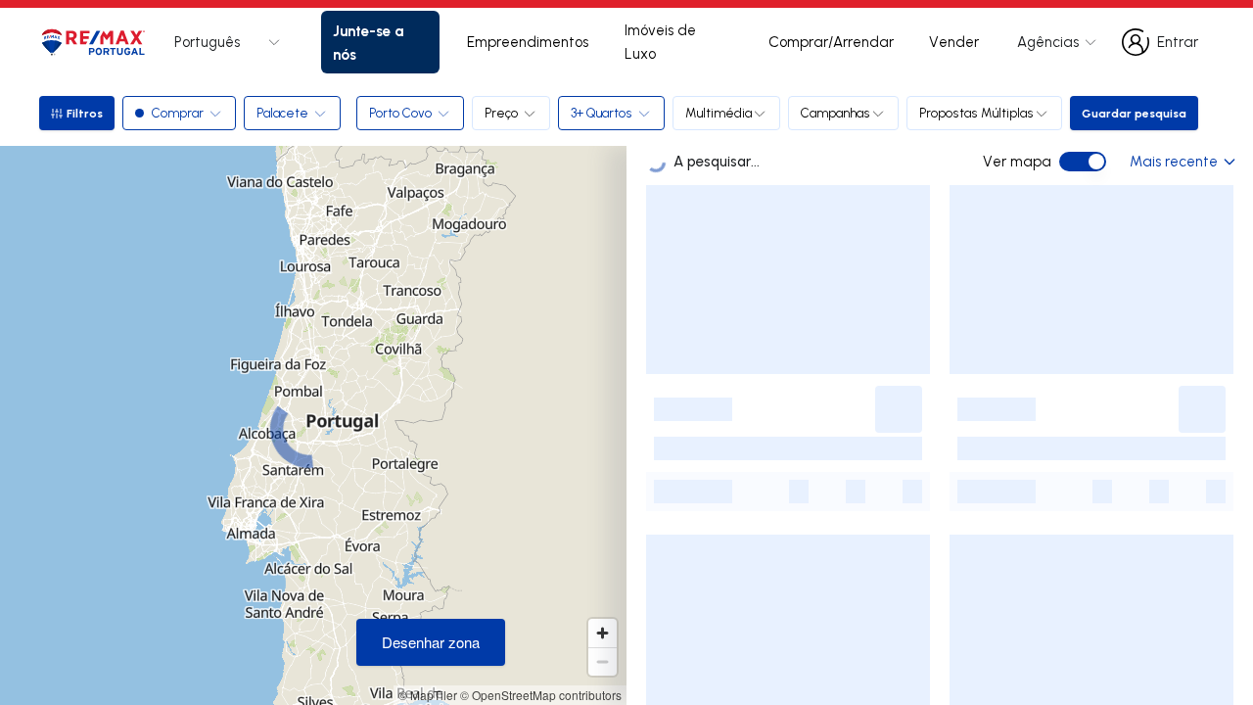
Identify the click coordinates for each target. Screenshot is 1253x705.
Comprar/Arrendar (831, 41)
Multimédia (718, 112)
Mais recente (1174, 161)
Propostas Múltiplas (976, 112)
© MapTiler (427, 694)
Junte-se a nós (368, 42)
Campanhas (835, 112)
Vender (954, 41)
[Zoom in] (602, 633)
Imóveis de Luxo (660, 42)
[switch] (1082, 161)
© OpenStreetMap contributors (541, 694)
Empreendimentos (527, 41)
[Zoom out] (602, 661)
